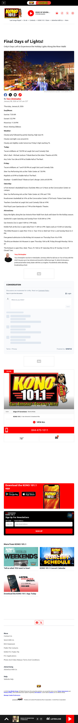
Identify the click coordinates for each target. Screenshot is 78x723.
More (66, 20)
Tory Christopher (13, 99)
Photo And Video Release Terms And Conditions (22, 660)
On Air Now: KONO (39, 405)
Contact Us (8, 636)
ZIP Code (8, 521)
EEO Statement (9, 644)
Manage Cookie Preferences (12, 695)
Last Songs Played (15, 20)
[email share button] (15, 94)
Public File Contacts (11, 648)
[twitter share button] (10, 94)
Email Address (18, 521)
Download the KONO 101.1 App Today (20, 594)
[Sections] (3, 2)
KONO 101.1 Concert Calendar (52, 568)
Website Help (8, 679)
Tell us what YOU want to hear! (17, 568)
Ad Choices (38, 692)
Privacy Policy (8, 692)
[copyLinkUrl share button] (20, 94)
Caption (68, 88)
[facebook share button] (5, 94)
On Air (25, 20)
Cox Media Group (13, 691)
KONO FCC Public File (11, 652)
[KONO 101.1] (39, 3)
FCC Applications (10, 656)
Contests (32, 20)
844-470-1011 (39, 430)
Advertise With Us (57, 20)
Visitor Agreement (63, 691)
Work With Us (9, 640)
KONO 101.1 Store (43, 20)
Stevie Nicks (40, 14)
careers (51, 692)
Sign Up (39, 531)
